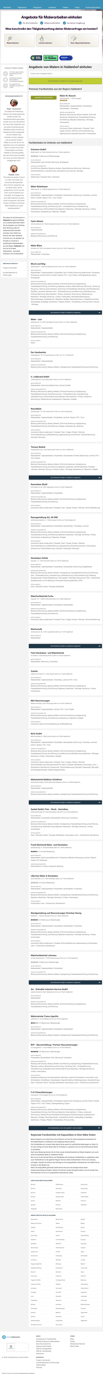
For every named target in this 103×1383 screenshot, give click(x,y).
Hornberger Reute (60, 1280)
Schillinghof (34, 1235)
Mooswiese (34, 1276)
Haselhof (33, 1227)
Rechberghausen (60, 1308)
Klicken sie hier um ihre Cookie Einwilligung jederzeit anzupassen (18, 1373)
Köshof (58, 1235)
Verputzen (37, 7)
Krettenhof (58, 1276)
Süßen (82, 1272)
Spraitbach (34, 1243)
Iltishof (82, 1316)
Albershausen (84, 1284)
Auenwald (58, 1304)
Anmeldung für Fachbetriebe (46, 1339)
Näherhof (83, 1276)
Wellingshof (34, 1308)
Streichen (7, 7)
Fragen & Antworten (10, 268)
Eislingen (83, 1239)
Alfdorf (33, 1231)
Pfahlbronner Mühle (36, 1223)
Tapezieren (22, 7)
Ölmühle (83, 1231)
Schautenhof (59, 1231)
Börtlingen (58, 1264)
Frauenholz (59, 1316)
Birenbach (58, 1272)
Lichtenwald (84, 1268)
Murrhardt (58, 1292)
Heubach (83, 1247)
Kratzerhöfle (59, 1320)
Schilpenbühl (34, 1256)
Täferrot (58, 1223)
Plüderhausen (59, 1227)
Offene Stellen (41, 1365)
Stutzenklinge (34, 1247)
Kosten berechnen (93, 7)
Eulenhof (33, 1312)
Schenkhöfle (34, 1219)
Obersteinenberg (35, 1320)
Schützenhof (59, 1268)
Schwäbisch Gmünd (36, 1324)
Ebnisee (33, 1304)
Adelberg (58, 1284)
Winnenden (84, 1300)
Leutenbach (84, 1296)
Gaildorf (83, 1219)
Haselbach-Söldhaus (36, 1268)
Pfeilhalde (58, 1260)
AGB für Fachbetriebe (43, 1351)
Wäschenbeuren (60, 1247)
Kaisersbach (34, 1300)
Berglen (83, 1223)
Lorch (32, 1296)
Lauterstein (84, 1292)
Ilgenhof (33, 1316)
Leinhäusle (34, 1260)
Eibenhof (33, 1272)
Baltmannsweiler (85, 1304)
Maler (72, 1339)
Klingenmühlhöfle (35, 1284)
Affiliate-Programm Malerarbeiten (48, 1341)
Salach (82, 1251)
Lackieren (52, 7)
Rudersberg (59, 1256)
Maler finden (74, 1346)
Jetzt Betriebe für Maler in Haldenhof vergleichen (65, 312)
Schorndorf (59, 1288)
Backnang (83, 1280)
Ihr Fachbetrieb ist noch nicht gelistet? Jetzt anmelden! (65, 1128)
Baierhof (83, 1264)
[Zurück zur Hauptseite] (17, 1337)
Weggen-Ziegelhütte (36, 1264)
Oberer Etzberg (85, 1235)
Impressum (40, 1353)
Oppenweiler (84, 1312)
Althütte (58, 1251)
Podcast (39, 1367)
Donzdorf (83, 1308)
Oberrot (83, 1227)
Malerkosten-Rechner (77, 1344)
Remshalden (84, 1256)
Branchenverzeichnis (43, 1344)
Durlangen (33, 1292)
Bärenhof (58, 1312)
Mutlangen (34, 1288)
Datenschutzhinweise (43, 1346)
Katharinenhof (84, 1288)
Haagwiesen (84, 1320)
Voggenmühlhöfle (35, 1280)
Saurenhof (58, 1300)
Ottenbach (58, 1296)
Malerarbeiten (39, 1142)
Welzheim (33, 1239)
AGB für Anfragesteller (44, 1349)
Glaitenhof (58, 1243)
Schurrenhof (59, 1324)
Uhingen (83, 1260)
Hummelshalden (60, 1239)
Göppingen (84, 1243)
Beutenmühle (59, 1219)
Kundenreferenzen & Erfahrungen (10, 274)
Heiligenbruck (34, 1251)
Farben (65, 7)
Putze (77, 7)
